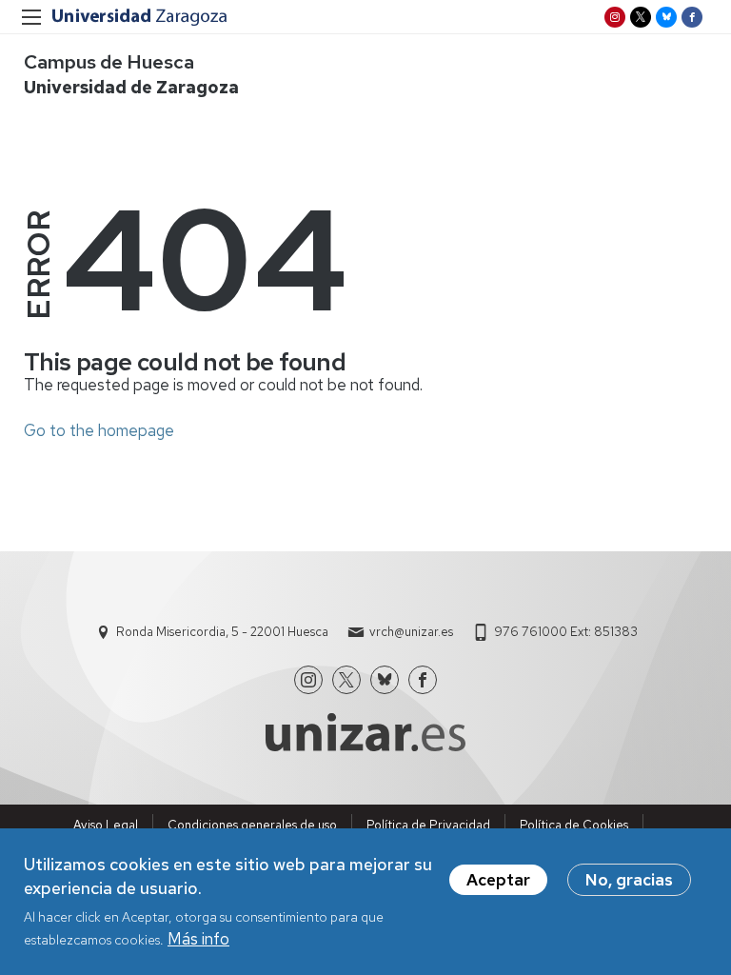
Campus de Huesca (109, 62)
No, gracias (629, 879)
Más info (198, 938)
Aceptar (498, 879)
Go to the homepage (99, 430)
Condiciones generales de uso (252, 825)
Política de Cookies (574, 825)
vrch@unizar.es (411, 632)
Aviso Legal (105, 825)
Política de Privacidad (428, 825)
